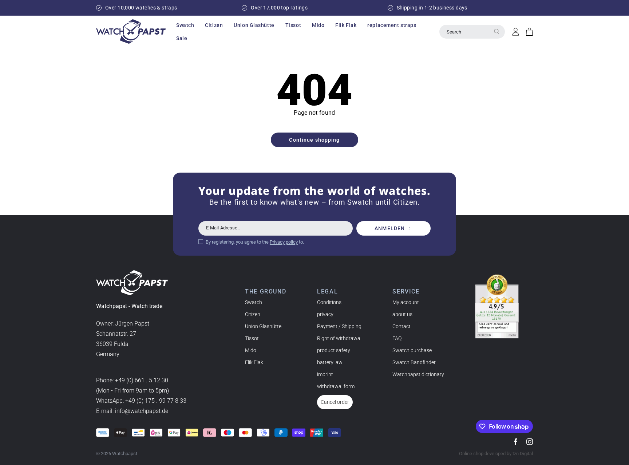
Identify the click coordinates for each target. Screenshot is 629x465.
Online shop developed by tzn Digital (496, 453)
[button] (185, 25)
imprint (325, 374)
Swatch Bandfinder (414, 362)
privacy (325, 314)
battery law (330, 362)
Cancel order (335, 402)
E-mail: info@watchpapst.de (132, 410)
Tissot (252, 338)
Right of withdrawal (339, 338)
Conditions (329, 302)
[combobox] (472, 32)
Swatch (253, 302)
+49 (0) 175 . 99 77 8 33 (155, 400)
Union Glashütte (263, 326)
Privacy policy (284, 242)
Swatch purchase (412, 350)
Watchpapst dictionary (418, 374)
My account (405, 302)
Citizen (252, 314)
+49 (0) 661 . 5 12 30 (141, 380)
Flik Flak (254, 362)
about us (402, 314)
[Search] (496, 31)
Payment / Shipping (339, 326)
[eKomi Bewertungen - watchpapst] (497, 307)
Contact (401, 326)
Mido (250, 350)
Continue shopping (314, 140)
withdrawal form (336, 386)
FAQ (396, 338)
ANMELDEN (390, 228)
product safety (333, 350)
